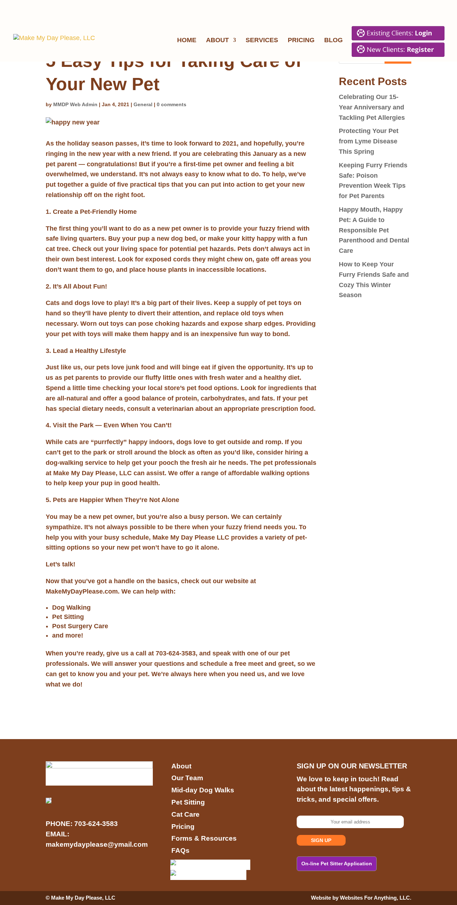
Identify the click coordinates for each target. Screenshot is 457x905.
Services (262, 41)
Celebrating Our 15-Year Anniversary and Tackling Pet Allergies (372, 107)
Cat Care (185, 814)
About (217, 41)
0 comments (171, 104)
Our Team (187, 778)
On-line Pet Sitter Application (336, 863)
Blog (333, 41)
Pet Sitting (188, 802)
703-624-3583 (96, 823)
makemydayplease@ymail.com (97, 844)
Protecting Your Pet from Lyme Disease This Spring (368, 141)
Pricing (301, 41)
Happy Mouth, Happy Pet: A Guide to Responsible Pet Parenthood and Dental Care (374, 230)
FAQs (180, 850)
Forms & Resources (204, 838)
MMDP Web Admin (75, 104)
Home (186, 41)
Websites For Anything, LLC (375, 898)
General (143, 104)
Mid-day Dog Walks (202, 790)
